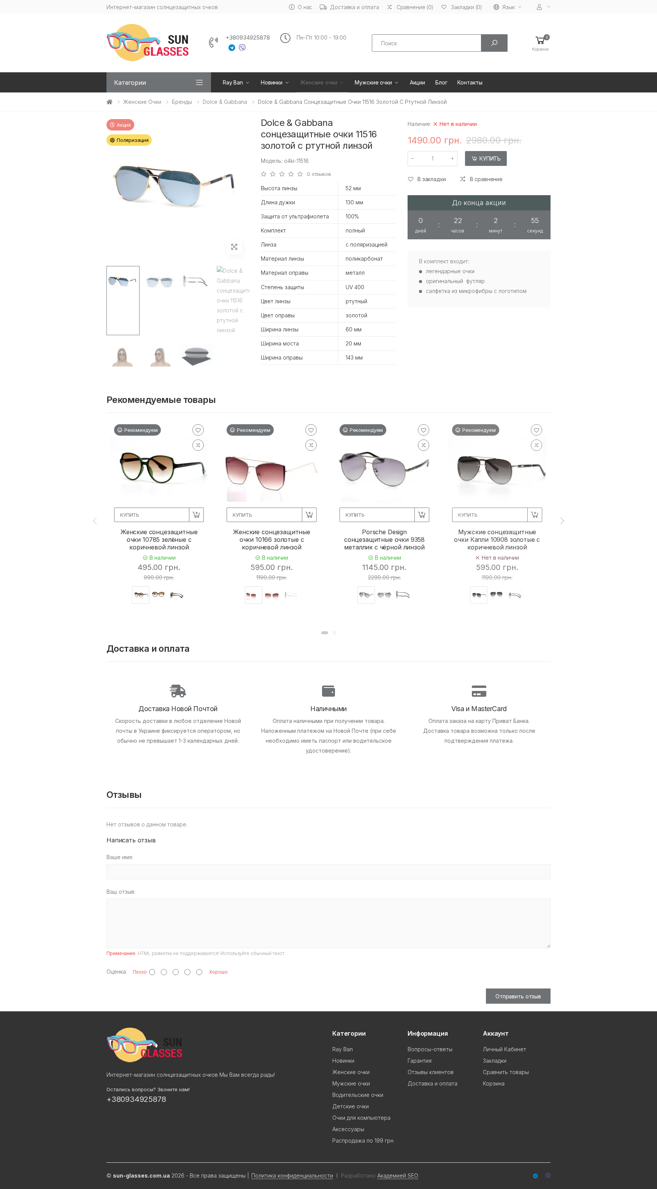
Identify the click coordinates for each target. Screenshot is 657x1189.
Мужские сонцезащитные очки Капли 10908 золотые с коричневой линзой (497, 539)
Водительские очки (357, 1095)
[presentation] (95, 521)
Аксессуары (348, 1129)
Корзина (494, 1083)
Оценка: (116, 971)
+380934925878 (247, 37)
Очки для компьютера (361, 1117)
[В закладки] (198, 430)
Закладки (494, 1060)
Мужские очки (373, 82)
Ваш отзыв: (120, 891)
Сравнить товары (506, 1072)
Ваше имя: (119, 857)
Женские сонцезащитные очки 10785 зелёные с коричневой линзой (159, 539)
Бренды (182, 102)
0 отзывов (319, 174)
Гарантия (420, 1060)
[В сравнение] (198, 445)
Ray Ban (233, 82)
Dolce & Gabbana (225, 102)
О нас (305, 7)
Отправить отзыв (518, 996)
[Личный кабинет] (544, 7)
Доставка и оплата (354, 7)
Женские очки (318, 82)
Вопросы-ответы (430, 1049)
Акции (417, 82)
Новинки (271, 82)
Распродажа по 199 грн (363, 1140)
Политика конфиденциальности (292, 1175)
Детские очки (350, 1106)
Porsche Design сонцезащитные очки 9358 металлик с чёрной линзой (384, 539)
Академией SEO (397, 1175)
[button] (540, 43)
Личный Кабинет (504, 1049)
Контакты (469, 82)
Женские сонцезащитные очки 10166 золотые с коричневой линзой (271, 539)
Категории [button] (130, 82)
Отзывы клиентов (431, 1072)
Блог (441, 82)
